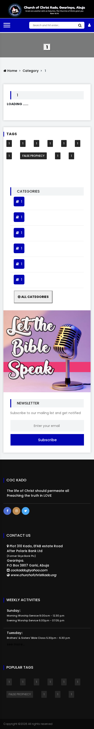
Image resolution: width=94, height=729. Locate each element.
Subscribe (47, 440)
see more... (16, 644)
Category (31, 70)
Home (11, 70)
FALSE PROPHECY (33, 156)
